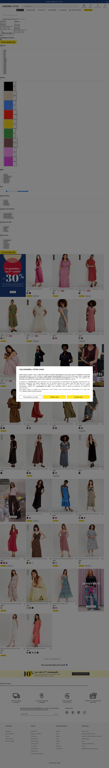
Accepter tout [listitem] (78, 397)
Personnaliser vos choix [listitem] (30, 397)
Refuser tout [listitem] (54, 397)
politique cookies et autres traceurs (32, 391)
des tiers (75, 381)
